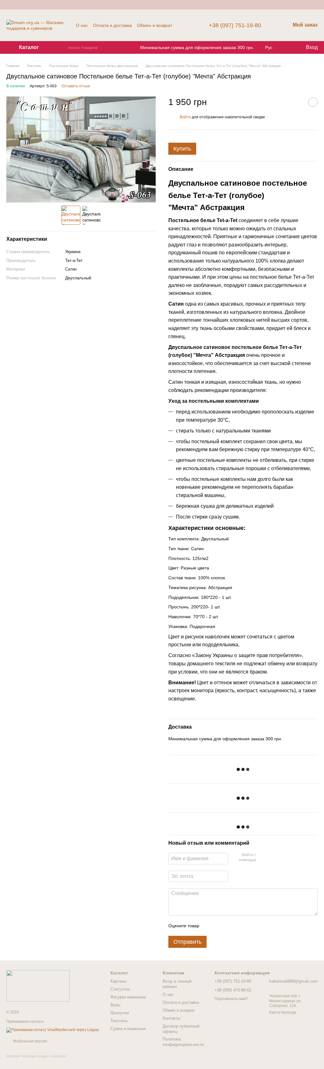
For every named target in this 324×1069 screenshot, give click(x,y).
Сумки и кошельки (128, 1028)
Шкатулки (119, 1012)
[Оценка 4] (240, 925)
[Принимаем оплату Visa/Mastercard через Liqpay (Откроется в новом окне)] (52, 1030)
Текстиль (119, 1020)
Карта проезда (282, 1012)
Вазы (115, 1005)
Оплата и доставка (112, 25)
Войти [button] (185, 117)
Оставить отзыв (75, 86)
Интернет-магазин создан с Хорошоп (36, 1056)
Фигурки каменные (128, 997)
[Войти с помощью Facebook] (263, 857)
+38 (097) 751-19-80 (235, 25)
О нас (82, 25)
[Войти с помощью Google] (273, 857)
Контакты (171, 1018)
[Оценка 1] (210, 925)
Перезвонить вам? (231, 999)
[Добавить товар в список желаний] (313, 102)
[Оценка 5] (250, 925)
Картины (118, 981)
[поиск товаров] (63, 47)
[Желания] (287, 47)
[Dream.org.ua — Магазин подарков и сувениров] (38, 985)
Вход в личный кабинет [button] (177, 984)
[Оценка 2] (220, 925)
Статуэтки (120, 989)
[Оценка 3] (230, 925)
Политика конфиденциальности (183, 1042)
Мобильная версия (29, 1041)
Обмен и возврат (154, 25)
